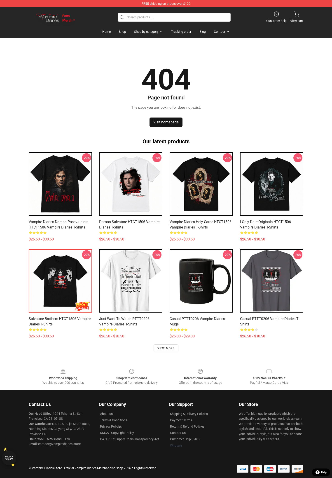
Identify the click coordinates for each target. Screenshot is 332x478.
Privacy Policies (111, 426)
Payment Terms (181, 420)
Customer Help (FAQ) (185, 439)
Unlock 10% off (9, 458)
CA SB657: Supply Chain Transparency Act (129, 439)
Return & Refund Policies (187, 426)
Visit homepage (166, 122)
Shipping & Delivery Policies (189, 414)
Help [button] (324, 472)
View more (166, 348)
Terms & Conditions (113, 420)
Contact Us (178, 433)
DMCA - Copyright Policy (117, 433)
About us (106, 414)
